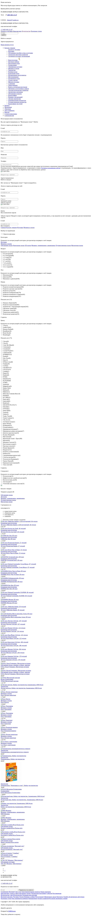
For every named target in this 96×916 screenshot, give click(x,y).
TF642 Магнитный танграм (9, 681)
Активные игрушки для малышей (19, 56)
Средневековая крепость (11, 455)
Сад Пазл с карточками (8, 745)
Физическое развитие (11, 314)
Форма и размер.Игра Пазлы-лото (11, 828)
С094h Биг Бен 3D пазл (8, 539)
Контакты (60, 897)
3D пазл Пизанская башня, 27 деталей (13, 546)
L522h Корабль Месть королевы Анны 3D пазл (16, 617)
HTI (5, 377)
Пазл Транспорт (6, 723)
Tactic (5, 412)
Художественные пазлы (63, 245)
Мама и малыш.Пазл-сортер (10, 842)
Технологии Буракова (11, 459)
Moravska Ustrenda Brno (11, 393)
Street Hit (6, 410)
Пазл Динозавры (6, 709)
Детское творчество (14, 99)
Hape (6, 373)
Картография (12, 95)
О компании (5, 892)
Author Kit (7, 327)
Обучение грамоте (9, 308)
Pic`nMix (6, 397)
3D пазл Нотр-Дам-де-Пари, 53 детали (13, 553)
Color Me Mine (8, 345)
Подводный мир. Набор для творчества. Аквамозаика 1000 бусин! (22, 799)
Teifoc (5, 414)
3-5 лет (7, 259)
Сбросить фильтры (9, 234)
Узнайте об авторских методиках (73, 897)
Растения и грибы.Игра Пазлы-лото (12, 835)
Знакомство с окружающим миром (15, 306)
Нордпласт (7, 450)
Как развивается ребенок (20, 898)
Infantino (7, 379)
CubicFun (7, 352)
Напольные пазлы (19, 245)
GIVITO (7, 369)
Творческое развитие (11, 312)
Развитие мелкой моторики (13, 287)
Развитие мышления (11, 305)
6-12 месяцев (8, 255)
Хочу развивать (9, 110)
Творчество (12, 70)
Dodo (5, 356)
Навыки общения (10, 303)
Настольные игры (14, 63)
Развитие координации (12, 296)
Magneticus (7, 386)
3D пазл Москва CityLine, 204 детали (12, 652)
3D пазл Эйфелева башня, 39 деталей (12, 610)
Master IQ (7, 388)
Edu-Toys (6, 358)
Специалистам (9, 115)
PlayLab (6, 399)
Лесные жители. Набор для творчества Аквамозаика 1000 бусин (21, 688)
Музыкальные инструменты (17, 75)
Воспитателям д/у (10, 480)
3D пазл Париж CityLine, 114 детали (12, 631)
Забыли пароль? (6, 202)
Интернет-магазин (7, 897)
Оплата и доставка (7, 31)
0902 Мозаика (5, 821)
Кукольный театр (13, 73)
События (49, 893)
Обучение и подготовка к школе (18, 88)
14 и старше (8, 267)
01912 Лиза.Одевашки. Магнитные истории (15, 667)
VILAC (6, 420)
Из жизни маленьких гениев (58, 898)
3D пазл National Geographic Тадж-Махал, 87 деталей (17, 567)
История (11, 892)
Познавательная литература (17, 100)
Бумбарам (7, 425)
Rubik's (6, 403)
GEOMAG (7, 367)
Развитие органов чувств (12, 289)
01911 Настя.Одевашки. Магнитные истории (15, 674)
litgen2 (9, 20)
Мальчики (8, 275)
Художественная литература (17, 102)
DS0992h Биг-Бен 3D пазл (9, 588)
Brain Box (7, 333)
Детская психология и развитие (18, 90)
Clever (6, 341)
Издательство (26, 31)
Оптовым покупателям (29, 895)
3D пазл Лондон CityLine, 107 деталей (13, 624)
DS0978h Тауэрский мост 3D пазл (11, 560)
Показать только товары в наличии (14, 519)
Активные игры (9, 422)
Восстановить (5, 226)
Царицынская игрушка (11, 463)
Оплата (21, 897)
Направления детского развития (38, 898)
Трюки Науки (8, 461)
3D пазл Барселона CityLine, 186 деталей (14, 645)
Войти (36, 122)
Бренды (6, 112)
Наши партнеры (45, 892)
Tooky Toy (7, 416)
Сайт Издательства (16, 895)
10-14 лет (7, 265)
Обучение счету (9, 310)
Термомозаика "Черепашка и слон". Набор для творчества (19, 785)
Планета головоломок (11, 451)
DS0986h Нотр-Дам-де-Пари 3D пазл (12, 574)
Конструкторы (13, 60)
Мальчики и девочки (11, 279)
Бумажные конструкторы (9, 523)
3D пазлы (28, 245)
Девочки (7, 277)
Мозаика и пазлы (13, 68)
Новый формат (8, 448)
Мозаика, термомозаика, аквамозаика (43, 245)
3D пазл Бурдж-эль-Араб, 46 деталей (12, 532)
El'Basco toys (8, 362)
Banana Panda (8, 329)
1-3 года (7, 257)
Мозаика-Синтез (9, 442)
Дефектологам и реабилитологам (15, 478)
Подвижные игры (14, 78)
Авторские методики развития (18, 54)
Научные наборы (13, 62)
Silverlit (6, 407)
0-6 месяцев (8, 253)
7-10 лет (7, 263)
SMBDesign (12, 911)
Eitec (5, 360)
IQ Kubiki (7, 380)
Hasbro (6, 375)
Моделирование (13, 77)
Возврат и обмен (29, 897)
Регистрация (39, 897)
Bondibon (7, 331)
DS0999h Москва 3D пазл (9, 603)
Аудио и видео (13, 80)
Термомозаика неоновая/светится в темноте (15, 752)
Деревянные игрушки (15, 67)
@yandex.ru (14, 20)
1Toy (5, 325)
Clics (5, 343)
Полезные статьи (36, 31)
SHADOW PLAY (9, 405)
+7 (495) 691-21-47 (6, 29)
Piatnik (6, 395)
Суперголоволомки (10, 114)
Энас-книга (7, 465)
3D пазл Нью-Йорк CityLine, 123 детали (13, 638)
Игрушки (11, 51)
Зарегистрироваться (7, 178)
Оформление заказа (50, 897)
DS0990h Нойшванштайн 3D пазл (11, 581)
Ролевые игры (12, 72)
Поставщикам (56, 893)
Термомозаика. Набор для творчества (13, 759)
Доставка (16, 897)
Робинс (6, 453)
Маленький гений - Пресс (12, 438)
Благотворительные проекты (31, 892)
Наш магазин (17, 31)
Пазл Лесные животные (8, 695)
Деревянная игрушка (10, 429)
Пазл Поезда (5, 702)
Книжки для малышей (15, 97)
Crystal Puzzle (8, 351)
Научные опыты (9, 446)
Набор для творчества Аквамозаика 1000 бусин (16, 807)
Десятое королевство (11, 433)
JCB (5, 382)
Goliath (6, 371)
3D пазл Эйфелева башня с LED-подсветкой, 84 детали (18, 525)
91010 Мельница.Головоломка (10, 792)
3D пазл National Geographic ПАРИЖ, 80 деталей (16, 596)
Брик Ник (7, 423)
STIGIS (6, 408)
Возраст (7, 105)
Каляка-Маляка (8, 435)
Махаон (6, 440)
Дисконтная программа (38, 893)
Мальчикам (8, 107)
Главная (3, 227)
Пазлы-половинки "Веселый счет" (12, 849)
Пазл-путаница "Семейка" (9, 856)
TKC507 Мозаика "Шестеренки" (11, 863)
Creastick (6, 349)
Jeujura (6, 384)
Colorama (6, 347)
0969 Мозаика (5, 814)
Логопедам (7, 482)
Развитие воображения (12, 292)
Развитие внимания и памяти (14, 294)
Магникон (7, 436)
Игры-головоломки (7, 679)
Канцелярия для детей (15, 104)
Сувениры (11, 83)
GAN (5, 365)
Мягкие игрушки (13, 82)
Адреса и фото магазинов (18, 893)
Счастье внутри (9, 457)
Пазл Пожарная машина (8, 731)
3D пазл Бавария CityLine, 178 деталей (13, 659)
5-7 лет (7, 261)
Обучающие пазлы (7, 245)
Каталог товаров (9, 48)
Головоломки (12, 65)
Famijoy (6, 364)
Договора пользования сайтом (50, 168)
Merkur (6, 390)
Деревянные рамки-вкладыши (13, 431)
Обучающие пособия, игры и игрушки (20, 53)
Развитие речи (9, 291)
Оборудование (13, 85)
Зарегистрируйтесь (30, 183)
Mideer (6, 392)
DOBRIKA (7, 354)
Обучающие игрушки (8, 862)
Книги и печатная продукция (17, 87)
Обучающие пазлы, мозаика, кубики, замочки (15, 665)
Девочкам (7, 109)
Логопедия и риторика (15, 92)
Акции (28, 893)
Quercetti (6, 401)
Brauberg (6, 335)
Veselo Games (8, 418)
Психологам (8, 476)
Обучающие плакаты (15, 93)
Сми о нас (18, 892)
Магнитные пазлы (77, 245)
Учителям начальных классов (13, 483)
